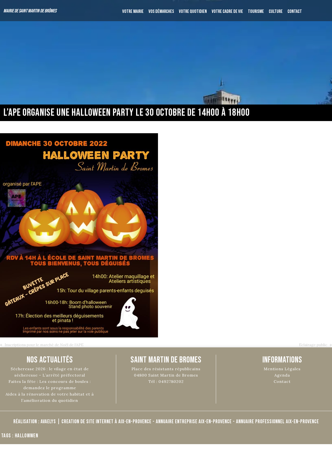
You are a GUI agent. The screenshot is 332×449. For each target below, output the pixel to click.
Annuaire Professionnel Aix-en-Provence (277, 421)
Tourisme (256, 11)
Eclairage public (313, 345)
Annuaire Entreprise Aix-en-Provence (194, 421)
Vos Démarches (161, 11)
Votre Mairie (133, 11)
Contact (295, 11)
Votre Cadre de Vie (227, 11)
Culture (276, 11)
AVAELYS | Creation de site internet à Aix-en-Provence (96, 421)
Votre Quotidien (193, 11)
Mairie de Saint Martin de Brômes (29, 11)
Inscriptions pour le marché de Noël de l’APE (44, 345)
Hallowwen (26, 435)
